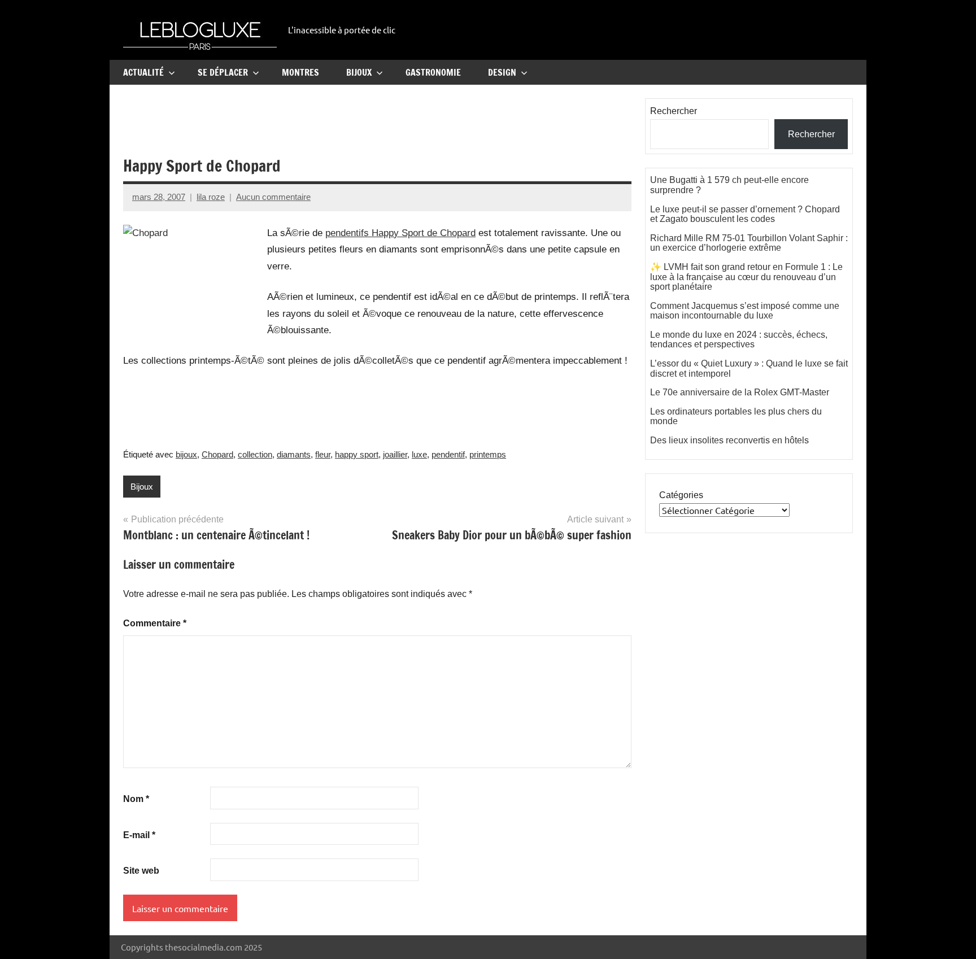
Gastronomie (433, 72)
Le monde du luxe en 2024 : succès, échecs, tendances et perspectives (738, 340)
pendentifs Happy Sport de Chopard (400, 233)
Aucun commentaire (273, 197)
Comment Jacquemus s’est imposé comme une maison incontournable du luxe (744, 311)
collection (255, 454)
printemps (487, 454)
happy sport (356, 454)
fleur (322, 454)
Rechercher (673, 111)
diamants (294, 454)
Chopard (217, 454)
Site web (141, 870)
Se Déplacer (223, 72)
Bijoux (359, 72)
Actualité (143, 72)
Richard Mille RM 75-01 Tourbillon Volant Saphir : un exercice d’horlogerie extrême (749, 243)
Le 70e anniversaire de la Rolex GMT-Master (739, 392)
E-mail (139, 835)
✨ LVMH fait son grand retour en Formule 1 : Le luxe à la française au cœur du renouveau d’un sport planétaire (746, 276)
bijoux (186, 454)
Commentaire (154, 623)
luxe (419, 454)
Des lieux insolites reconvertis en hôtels (729, 440)
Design (502, 72)
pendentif (448, 454)
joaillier (395, 454)
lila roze (211, 197)
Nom (136, 799)
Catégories (681, 495)
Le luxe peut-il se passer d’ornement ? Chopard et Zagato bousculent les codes (745, 214)
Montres (300, 72)
